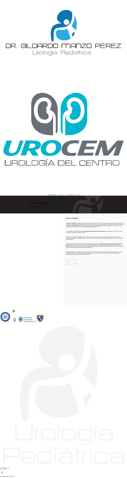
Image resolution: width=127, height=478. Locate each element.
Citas (78, 194)
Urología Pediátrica (52, 194)
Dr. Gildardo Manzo (71, 194)
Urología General (61, 194)
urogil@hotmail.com (5, 467)
